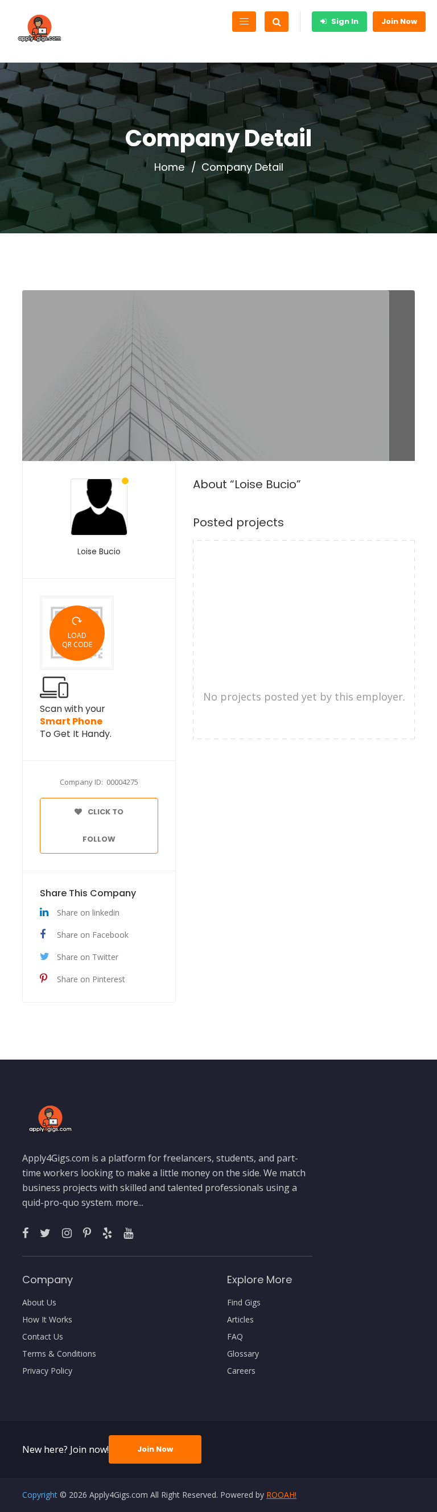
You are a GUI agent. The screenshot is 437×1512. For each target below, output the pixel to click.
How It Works (47, 1319)
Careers (241, 1370)
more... (129, 1202)
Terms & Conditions (59, 1353)
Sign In (343, 21)
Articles (240, 1319)
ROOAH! (281, 1494)
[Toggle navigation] (244, 21)
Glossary (243, 1353)
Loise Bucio (99, 551)
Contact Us (42, 1336)
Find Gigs (244, 1302)
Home (169, 167)
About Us (39, 1302)
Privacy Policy (47, 1370)
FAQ (235, 1336)
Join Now (399, 21)
